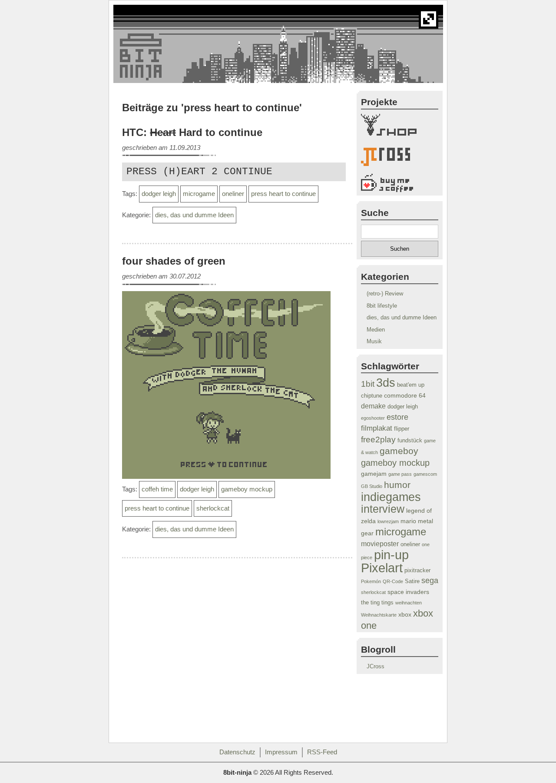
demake (373, 406)
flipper (401, 429)
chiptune (371, 396)
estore (397, 417)
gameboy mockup (246, 489)
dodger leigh (159, 193)
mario (408, 521)
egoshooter (373, 418)
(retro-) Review (385, 293)
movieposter (380, 543)
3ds (385, 382)
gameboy (399, 451)
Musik (374, 341)
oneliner (233, 193)
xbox (404, 614)
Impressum (281, 752)
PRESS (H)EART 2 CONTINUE (199, 171)
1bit (367, 383)
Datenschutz (237, 752)
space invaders (408, 591)
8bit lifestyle (382, 305)
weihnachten (408, 602)
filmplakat (376, 428)
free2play (378, 439)
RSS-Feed (322, 752)
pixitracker (417, 570)
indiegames (391, 497)
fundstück (409, 441)
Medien (376, 329)
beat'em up (410, 385)
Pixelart (382, 568)
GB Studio (371, 486)
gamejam (374, 473)
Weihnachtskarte (379, 614)
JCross (375, 666)
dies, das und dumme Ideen (194, 215)
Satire (412, 581)
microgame (199, 193)
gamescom (425, 474)
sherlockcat (212, 508)
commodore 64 (405, 395)
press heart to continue (283, 193)
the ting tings (377, 603)
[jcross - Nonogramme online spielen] (399, 158)
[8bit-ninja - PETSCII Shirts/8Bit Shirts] (399, 126)
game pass (400, 474)
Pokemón (371, 581)
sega (429, 580)
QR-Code (393, 581)
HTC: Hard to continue (192, 132)
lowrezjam (388, 521)
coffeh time (157, 489)
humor (397, 485)
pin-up (391, 554)
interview (382, 509)
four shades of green (173, 261)
